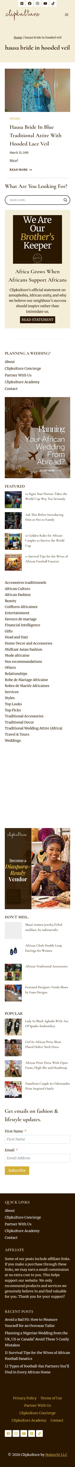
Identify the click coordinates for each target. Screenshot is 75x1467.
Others (10, 667)
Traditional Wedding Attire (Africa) (33, 728)
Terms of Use (51, 1398)
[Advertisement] (37, 786)
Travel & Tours (17, 734)
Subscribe (17, 1170)
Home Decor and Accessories (28, 643)
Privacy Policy (25, 1398)
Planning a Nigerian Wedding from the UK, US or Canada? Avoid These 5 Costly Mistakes (37, 1339)
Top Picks (13, 710)
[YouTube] (45, 3)
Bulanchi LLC (56, 1455)
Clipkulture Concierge (23, 368)
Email (9, 1150)
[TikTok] (53, 3)
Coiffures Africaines (21, 607)
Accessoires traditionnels (25, 582)
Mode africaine (17, 655)
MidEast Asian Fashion (23, 649)
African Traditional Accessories (46, 966)
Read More (21, 169)
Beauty (10, 601)
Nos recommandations (23, 661)
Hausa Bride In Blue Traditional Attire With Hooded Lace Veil (35, 135)
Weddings (13, 740)
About (10, 362)
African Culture (17, 589)
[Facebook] (29, 3)
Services (12, 692)
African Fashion (18, 595)
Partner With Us (18, 375)
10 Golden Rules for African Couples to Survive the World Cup (44, 540)
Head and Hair (16, 637)
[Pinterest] (21, 3)
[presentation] (37, 90)
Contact (11, 389)
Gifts (9, 631)
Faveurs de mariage (21, 619)
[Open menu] (66, 15)
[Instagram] (37, 3)
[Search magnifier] (65, 200)
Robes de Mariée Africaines (27, 686)
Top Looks (13, 704)
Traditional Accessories (24, 716)
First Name (14, 1131)
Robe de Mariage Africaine (26, 680)
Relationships (16, 673)
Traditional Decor (19, 722)
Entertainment (17, 613)
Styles (15, 118)
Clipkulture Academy (22, 382)
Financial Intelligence (22, 625)
